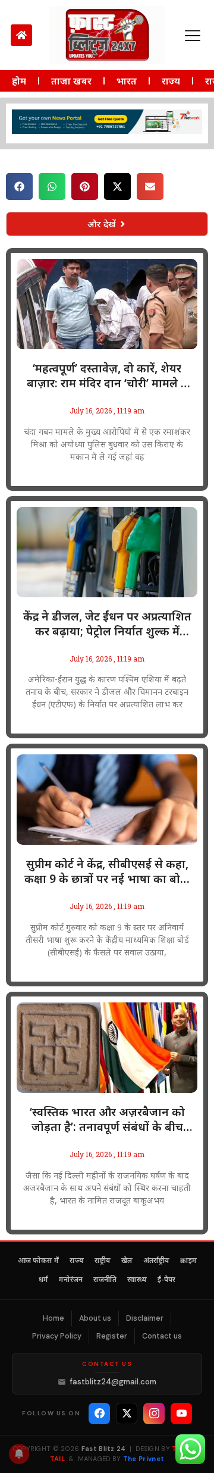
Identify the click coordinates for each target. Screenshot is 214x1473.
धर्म (43, 1280)
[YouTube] (181, 1413)
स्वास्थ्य (137, 1280)
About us (95, 1318)
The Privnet (143, 1459)
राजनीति (105, 1280)
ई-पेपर (166, 1280)
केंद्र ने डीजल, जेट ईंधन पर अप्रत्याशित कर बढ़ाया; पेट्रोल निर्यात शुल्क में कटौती (107, 624)
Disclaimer (144, 1318)
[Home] (21, 35)
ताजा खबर (71, 80)
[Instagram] (154, 1413)
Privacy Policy (56, 1336)
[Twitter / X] (126, 1413)
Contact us (162, 1336)
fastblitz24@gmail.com (113, 1382)
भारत (127, 80)
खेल (127, 1261)
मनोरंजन (71, 1280)
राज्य (171, 80)
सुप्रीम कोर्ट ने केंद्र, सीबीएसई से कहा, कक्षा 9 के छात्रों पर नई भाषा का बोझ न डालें (107, 871)
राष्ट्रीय (103, 1261)
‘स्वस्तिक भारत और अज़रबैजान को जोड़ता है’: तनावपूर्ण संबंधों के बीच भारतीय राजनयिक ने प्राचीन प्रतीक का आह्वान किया (107, 1119)
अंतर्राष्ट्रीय (156, 1261)
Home (53, 1318)
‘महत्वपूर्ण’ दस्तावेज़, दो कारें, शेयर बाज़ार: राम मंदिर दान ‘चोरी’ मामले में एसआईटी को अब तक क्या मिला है (107, 376)
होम (19, 80)
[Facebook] (99, 1413)
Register (111, 1336)
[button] (19, 186)
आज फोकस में (38, 1261)
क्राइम (188, 1261)
